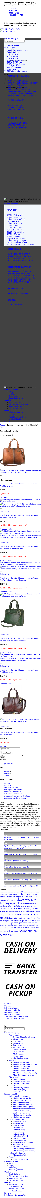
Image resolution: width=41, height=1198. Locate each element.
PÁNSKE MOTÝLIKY (16, 100)
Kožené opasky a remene (18, 1096)
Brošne (15, 1092)
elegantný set (13, 900)
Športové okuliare (15, 406)
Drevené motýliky (20, 1081)
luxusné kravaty (28, 911)
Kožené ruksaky (19, 1134)
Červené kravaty (19, 1050)
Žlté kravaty (17, 1045)
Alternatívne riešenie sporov (15, 798)
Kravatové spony (19, 1090)
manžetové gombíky (25, 918)
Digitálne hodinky (15, 415)
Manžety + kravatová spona (23, 1075)
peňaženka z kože (5, 923)
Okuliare (7, 400)
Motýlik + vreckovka (21, 1069)
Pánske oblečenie (11, 389)
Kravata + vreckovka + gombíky (25, 1064)
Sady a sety (13, 1060)
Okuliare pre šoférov (16, 404)
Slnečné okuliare (15, 402)
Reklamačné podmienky (13, 794)
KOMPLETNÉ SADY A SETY (18, 76)
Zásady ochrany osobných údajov (17, 796)
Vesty (11, 392)
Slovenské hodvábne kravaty (24, 1037)
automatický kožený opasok (24, 892)
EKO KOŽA (12, 300)
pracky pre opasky (6, 925)
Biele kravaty (18, 1043)
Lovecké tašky (18, 1125)
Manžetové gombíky (21, 1088)
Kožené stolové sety (20, 1147)
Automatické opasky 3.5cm (23, 1104)
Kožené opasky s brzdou (22, 1100)
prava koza (17, 925)
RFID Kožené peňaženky (22, 1149)
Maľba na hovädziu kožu (18, 1153)
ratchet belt (32, 925)
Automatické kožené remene (24, 1109)
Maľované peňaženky (21, 1155)
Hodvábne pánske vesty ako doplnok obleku (21, 854)
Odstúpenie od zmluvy (13, 790)
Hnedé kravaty (18, 1056)
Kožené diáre (18, 1128)
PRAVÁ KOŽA (12, 210)
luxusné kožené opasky (13, 911)
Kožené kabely (18, 1132)
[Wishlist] (1, 475)
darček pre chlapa (29, 894)
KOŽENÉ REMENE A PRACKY (19, 267)
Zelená (7, 775)
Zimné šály (13, 396)
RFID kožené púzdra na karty (24, 1151)
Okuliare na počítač (16, 408)
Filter (2, 757)
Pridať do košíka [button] (6, 529)
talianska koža (16, 928)
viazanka (27, 927)
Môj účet (7, 785)
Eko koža (12, 1157)
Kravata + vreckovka (21, 1062)
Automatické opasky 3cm (22, 1102)
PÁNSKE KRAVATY (14, 45)
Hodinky (7, 411)
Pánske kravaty (14, 1035)
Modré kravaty (18, 1054)
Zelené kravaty (18, 1052)
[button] (9, 47)
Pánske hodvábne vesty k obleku (16, 867)
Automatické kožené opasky (8, 892)
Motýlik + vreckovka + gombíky (25, 1073)
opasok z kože (34, 921)
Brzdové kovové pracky (22, 1111)
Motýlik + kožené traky (22, 1071)
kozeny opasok (10, 903)
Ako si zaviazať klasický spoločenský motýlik (21, 886)
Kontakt (7, 421)
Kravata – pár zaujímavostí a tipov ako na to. (21, 873)
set (37, 925)
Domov (3, 425)
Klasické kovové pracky (22, 1115)
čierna (6, 771)
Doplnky (12, 1085)
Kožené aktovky (19, 1130)
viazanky (7, 931)
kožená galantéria (25, 904)
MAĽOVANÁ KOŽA (15, 288)
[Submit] (1, 751)
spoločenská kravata (5, 927)
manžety (37, 918)
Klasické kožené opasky (22, 1098)
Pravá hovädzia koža (16, 1119)
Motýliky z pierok (19, 1083)
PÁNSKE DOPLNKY (15, 118)
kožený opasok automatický (28, 906)
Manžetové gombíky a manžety (16, 861)
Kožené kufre (18, 1144)
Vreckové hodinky (15, 419)
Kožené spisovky (19, 1138)
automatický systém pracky (12, 894)
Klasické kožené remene (22, 1117)
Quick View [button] (4, 478)
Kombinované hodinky (17, 417)
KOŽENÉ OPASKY (15, 249)
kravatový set (15, 908)
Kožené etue (18, 1123)
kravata (4, 908)
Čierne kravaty (18, 1039)
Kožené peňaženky (20, 1136)
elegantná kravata (24, 897)
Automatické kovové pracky (23, 1107)
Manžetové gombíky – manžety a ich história (21, 879)
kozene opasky (27, 899)
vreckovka (15, 931)
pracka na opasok (17, 923)
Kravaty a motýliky (11, 39)
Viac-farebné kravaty (21, 1058)
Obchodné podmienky (12, 792)
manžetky (14, 918)
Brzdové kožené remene (22, 1113)
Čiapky (11, 394)
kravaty (27, 908)
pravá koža (8, 763)
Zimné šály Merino (16, 398)
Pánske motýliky (15, 1077)
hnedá (6, 773)
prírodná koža (24, 925)
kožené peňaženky (14, 906)
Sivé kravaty (17, 1041)
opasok (2, 921)
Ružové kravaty (19, 1047)
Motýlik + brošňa (19, 1066)
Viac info (3, 498)
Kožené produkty (11, 203)
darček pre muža (7, 897)
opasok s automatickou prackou (16, 921)
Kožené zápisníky (19, 1140)
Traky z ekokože (19, 1159)
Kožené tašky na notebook (23, 1142)
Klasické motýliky (19, 1079)
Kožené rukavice (19, 1121)
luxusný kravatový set (18, 915)
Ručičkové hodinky (16, 413)
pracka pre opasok (30, 923)
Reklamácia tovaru (11, 787)
